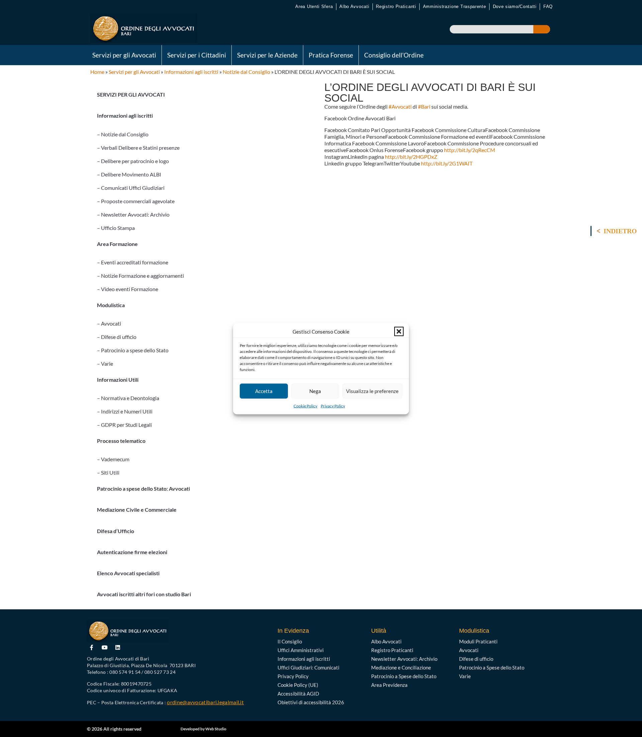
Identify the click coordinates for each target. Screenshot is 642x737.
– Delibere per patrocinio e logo (133, 161)
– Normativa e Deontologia (128, 398)
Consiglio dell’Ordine (394, 55)
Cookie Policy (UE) (298, 685)
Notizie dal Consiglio (246, 72)
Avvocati (468, 650)
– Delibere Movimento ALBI (129, 174)
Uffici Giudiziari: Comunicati (308, 667)
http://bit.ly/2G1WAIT (446, 163)
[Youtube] (105, 647)
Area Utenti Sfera (314, 6)
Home (97, 72)
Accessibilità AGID (298, 694)
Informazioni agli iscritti (191, 72)
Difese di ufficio (476, 659)
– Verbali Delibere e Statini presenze (138, 147)
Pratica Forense (331, 55)
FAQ (548, 6)
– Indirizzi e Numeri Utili (124, 411)
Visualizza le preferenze (372, 391)
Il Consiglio (290, 641)
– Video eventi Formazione (127, 289)
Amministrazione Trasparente (454, 6)
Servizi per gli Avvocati (124, 55)
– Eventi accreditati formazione (132, 262)
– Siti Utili (108, 472)
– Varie (105, 363)
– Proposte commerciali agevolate (136, 201)
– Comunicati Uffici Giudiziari (131, 188)
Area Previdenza (389, 685)
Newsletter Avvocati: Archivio (404, 659)
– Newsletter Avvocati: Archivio (133, 214)
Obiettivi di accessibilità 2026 (311, 702)
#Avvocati (400, 106)
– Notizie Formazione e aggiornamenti (140, 275)
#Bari (424, 106)
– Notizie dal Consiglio (122, 134)
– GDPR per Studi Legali (124, 424)
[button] (399, 331)
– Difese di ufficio (116, 337)
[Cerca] (541, 29)
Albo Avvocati (354, 6)
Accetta (264, 391)
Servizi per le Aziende (267, 55)
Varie (465, 676)
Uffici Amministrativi (301, 650)
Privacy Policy (333, 405)
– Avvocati (109, 323)
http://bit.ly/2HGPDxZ (411, 156)
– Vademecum (113, 459)
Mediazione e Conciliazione (401, 667)
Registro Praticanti (396, 6)
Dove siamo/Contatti (515, 6)
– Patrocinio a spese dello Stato (133, 350)
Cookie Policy (305, 405)
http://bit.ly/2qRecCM (469, 150)
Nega (315, 391)
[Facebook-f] (92, 647)
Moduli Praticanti (478, 641)
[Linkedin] (118, 647)
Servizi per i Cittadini (196, 55)
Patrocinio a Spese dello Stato (403, 676)
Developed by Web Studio (203, 728)
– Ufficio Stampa (116, 228)
